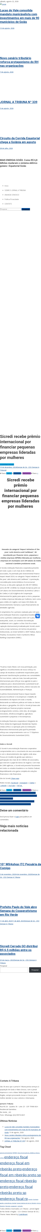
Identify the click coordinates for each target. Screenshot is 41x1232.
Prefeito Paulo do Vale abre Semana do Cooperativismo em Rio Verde (18, 910)
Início (6, 186)
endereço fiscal (16, 1157)
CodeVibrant (22, 1214)
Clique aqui (15, 778)
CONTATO (8, 204)
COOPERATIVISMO (7, 464)
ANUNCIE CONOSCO (12, 195)
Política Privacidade (12, 199)
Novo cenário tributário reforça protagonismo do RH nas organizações (19, 61)
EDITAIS (15, 1153)
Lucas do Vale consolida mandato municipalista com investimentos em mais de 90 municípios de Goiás (23, 1129)
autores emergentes (6, 1153)
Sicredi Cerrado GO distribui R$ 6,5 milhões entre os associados (19, 950)
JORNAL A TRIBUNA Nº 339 (18, 102)
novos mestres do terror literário (27, 1203)
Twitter (32, 783)
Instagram (24, 783)
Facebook (14, 783)
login (17, 817)
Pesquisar (3, 966)
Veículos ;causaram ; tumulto (14, 1206)
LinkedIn (3, 786)
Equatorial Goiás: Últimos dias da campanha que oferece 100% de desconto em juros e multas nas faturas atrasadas (18, 796)
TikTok (20, 786)
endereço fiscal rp (14, 1198)
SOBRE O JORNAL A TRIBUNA (15, 190)
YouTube (11, 786)
